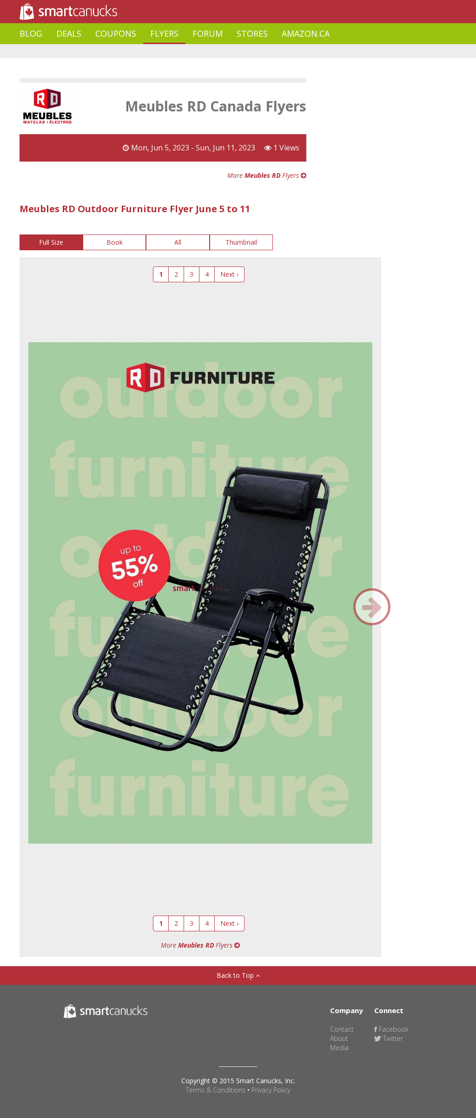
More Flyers (264, 175)
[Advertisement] (189, 51)
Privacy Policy (270, 1090)
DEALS (68, 33)
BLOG (31, 33)
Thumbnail (241, 242)
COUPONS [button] (115, 33)
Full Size (51, 242)
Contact (342, 1029)
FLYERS (164, 33)
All (177, 242)
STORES (252, 33)
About (339, 1038)
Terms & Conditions (215, 1090)
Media (339, 1047)
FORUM (207, 33)
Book (114, 242)
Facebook (393, 1029)
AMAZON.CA (306, 33)
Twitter (392, 1038)
